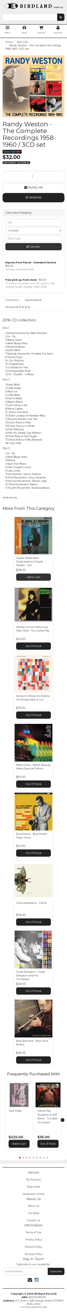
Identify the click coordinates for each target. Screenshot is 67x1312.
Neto (45, 1307)
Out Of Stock (33, 646)
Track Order (33, 1186)
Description (12, 300)
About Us (33, 1205)
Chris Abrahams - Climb (31, 902)
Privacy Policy (33, 1239)
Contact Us (33, 1220)
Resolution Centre (33, 1194)
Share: (7, 151)
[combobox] (30, 17)
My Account (33, 1179)
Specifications (33, 300)
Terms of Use (33, 1232)
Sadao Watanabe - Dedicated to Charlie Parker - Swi (29, 561)
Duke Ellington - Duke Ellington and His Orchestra (30, 975)
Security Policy (33, 1254)
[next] (62, 1120)
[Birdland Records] (33, 4)
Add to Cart (33, 577)
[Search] (60, 17)
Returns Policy (33, 1246)
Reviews (10, 307)
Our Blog (33, 1213)
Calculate (34, 246)
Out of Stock (48, 1143)
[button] (28, 1084)
